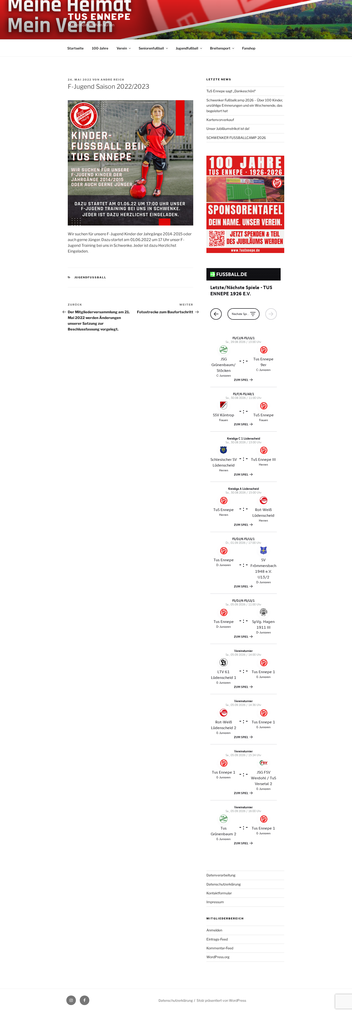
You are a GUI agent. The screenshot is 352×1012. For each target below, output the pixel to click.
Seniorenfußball (151, 48)
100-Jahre (100, 48)
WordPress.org (217, 957)
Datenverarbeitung (220, 875)
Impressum (215, 902)
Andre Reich (112, 79)
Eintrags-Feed (217, 939)
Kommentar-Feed (219, 948)
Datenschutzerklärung (223, 884)
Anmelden (214, 930)
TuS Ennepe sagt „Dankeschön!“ (231, 91)
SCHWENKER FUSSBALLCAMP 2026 (236, 138)
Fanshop (248, 48)
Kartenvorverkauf (220, 120)
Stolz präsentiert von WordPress (221, 1000)
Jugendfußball (187, 48)
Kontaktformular (219, 893)
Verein (122, 48)
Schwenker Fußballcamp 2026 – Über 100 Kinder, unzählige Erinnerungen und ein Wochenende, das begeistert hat (244, 105)
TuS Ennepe (99, 16)
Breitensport (220, 48)
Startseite (75, 48)
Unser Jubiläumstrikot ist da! (227, 128)
